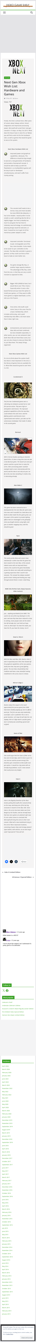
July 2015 (5, 1228)
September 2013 (7, 1292)
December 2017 (7, 1158)
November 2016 (7, 1190)
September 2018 (7, 1142)
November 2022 (7, 1088)
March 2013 (6, 1307)
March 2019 (6, 1133)
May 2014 (5, 1266)
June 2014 (5, 1263)
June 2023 (5, 1079)
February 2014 (6, 1276)
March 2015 (6, 1238)
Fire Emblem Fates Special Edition (13, 1012)
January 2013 (6, 1314)
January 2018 (6, 1155)
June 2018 (5, 1145)
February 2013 (6, 1311)
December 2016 (7, 1187)
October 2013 (6, 1288)
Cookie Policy (9, 1334)
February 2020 (6, 1114)
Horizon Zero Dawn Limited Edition (13, 1015)
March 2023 (6, 1085)
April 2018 (5, 1149)
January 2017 (6, 1184)
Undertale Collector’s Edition (11, 1005)
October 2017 (6, 1161)
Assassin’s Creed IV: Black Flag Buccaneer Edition (18, 1009)
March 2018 (6, 1152)
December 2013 (7, 1282)
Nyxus (16, 98)
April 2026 (5, 1066)
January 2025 (6, 1076)
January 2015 (6, 1244)
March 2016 (6, 1209)
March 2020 (6, 1111)
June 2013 (5, 1298)
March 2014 (6, 1273)
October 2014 (6, 1253)
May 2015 (5, 1234)
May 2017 (5, 1171)
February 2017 (6, 1180)
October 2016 (6, 1193)
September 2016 (7, 1196)
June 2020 (5, 1101)
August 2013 (6, 1295)
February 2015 (6, 1241)
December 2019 (7, 1120)
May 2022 (5, 1091)
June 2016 (5, 1199)
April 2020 (5, 1107)
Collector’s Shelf (7, 1002)
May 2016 (5, 1203)
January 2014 (6, 1279)
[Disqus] (18, 903)
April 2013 (5, 1304)
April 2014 (5, 1269)
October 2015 (6, 1222)
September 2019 (7, 1126)
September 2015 (7, 1225)
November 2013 (7, 1285)
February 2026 (6, 1072)
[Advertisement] (18, 34)
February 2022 (6, 1095)
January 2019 (6, 1136)
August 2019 (6, 1130)
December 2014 (7, 1247)
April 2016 (5, 1206)
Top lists (7, 77)
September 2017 (7, 1165)
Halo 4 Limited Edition (12, 872)
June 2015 (5, 1231)
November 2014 (7, 1250)
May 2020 (5, 1104)
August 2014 (6, 1260)
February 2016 (6, 1212)
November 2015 (7, 1219)
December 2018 (7, 1139)
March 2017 (6, 1177)
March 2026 (6, 1069)
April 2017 (5, 1174)
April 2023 (5, 1082)
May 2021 (5, 1098)
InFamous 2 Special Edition (22, 877)
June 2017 (5, 1168)
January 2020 (6, 1117)
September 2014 (7, 1257)
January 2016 (6, 1215)
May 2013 (5, 1301)
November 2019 (7, 1123)
